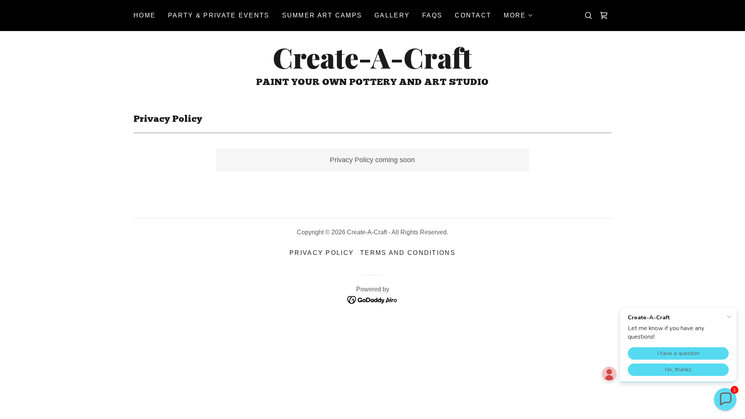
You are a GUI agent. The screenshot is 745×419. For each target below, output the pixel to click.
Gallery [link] (392, 15)
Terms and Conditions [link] (408, 252)
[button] (519, 15)
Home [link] (144, 15)
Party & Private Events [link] (218, 15)
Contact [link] (473, 15)
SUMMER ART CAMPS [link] (322, 15)
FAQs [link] (432, 15)
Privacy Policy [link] (321, 252)
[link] (372, 66)
